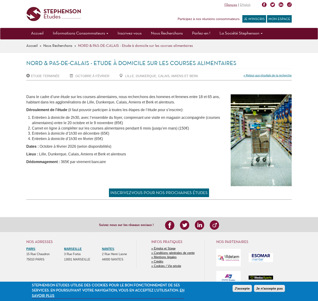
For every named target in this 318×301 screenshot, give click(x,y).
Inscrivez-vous (130, 33)
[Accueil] (53, 14)
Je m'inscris (254, 19)
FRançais (230, 5)
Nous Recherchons (167, 33)
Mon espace (279, 19)
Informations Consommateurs (79, 33)
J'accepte (242, 288)
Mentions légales (165, 257)
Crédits (158, 261)
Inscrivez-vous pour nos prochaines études (159, 193)
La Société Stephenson (240, 33)
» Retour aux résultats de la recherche (268, 75)
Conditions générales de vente (174, 253)
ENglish (245, 5)
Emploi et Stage (165, 248)
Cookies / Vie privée (167, 266)
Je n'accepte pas (269, 288)
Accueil (37, 33)
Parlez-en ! (201, 33)
